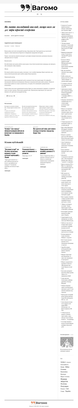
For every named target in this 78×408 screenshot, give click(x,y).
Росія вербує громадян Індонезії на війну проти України (67, 213)
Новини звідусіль (64, 380)
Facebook (7, 46)
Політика (64, 384)
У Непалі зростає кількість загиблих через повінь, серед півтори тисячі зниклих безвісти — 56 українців (67, 316)
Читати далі (7, 170)
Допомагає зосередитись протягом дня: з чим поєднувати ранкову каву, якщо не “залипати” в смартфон (67, 158)
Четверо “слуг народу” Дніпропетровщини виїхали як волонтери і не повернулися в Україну (14, 131)
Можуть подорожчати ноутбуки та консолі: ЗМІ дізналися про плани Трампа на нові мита (66, 265)
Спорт (62, 391)
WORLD (63, 362)
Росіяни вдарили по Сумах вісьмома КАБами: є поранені (66, 235)
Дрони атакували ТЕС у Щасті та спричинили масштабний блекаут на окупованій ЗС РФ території (67, 167)
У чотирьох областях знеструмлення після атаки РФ (66, 85)
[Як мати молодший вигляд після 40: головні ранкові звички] (30, 110)
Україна (67, 391)
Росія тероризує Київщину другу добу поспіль (66, 151)
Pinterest (17, 46)
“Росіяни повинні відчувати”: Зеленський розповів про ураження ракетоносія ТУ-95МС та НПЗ (67, 47)
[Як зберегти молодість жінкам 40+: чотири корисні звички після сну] (13, 111)
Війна (67, 367)
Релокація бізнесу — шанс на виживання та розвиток (29, 151)
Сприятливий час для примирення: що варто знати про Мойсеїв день (67, 218)
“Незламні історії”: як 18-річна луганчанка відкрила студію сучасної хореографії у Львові (12, 153)
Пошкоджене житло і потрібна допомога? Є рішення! (47, 151)
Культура (63, 374)
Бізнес (62, 367)
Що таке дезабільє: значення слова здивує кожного (66, 72)
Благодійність (64, 364)
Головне (63, 369)
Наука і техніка (65, 376)
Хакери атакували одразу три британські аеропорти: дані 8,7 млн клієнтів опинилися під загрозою (67, 289)
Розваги (63, 389)
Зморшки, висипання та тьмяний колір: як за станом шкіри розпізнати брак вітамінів (67, 103)
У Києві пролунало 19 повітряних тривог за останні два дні (66, 123)
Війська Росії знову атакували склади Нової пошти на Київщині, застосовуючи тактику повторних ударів (67, 191)
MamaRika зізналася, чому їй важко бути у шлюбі (66, 117)
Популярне (8, 21)
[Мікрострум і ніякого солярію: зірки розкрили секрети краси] (48, 110)
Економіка (64, 372)
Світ (67, 389)
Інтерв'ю (68, 362)
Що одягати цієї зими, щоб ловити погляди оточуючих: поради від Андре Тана (44, 130)
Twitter (12, 46)
